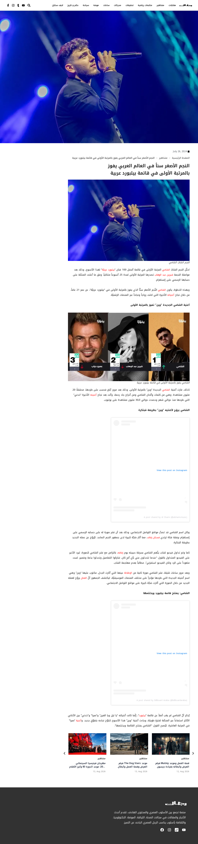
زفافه (120, 552)
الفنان (83, 578)
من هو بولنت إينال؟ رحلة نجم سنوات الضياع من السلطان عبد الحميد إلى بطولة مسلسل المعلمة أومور (89, 764)
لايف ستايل (57, 5)
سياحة (86, 5)
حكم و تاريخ (72, 5)
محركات (117, 5)
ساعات (106, 5)
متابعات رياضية (145, 5)
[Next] (193, 753)
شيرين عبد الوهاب (164, 275)
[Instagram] (13, 5)
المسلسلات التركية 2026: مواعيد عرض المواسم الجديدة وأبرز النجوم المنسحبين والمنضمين (129, 764)
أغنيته (93, 395)
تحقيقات (129, 5)
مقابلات (172, 5)
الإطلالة (128, 573)
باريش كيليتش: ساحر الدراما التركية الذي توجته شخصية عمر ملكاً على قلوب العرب (172, 764)
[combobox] (35, 5)
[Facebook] (162, 830)
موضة (96, 5)
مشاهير (160, 5)
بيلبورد (142, 715)
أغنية (78, 720)
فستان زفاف (154, 537)
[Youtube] (23, 5)
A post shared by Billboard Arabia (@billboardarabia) (162, 700)
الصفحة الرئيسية (181, 158)
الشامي (166, 269)
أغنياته (170, 295)
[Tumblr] (18, 5)
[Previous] (64, 753)
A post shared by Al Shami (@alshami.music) (165, 517)
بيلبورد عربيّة (108, 269)
